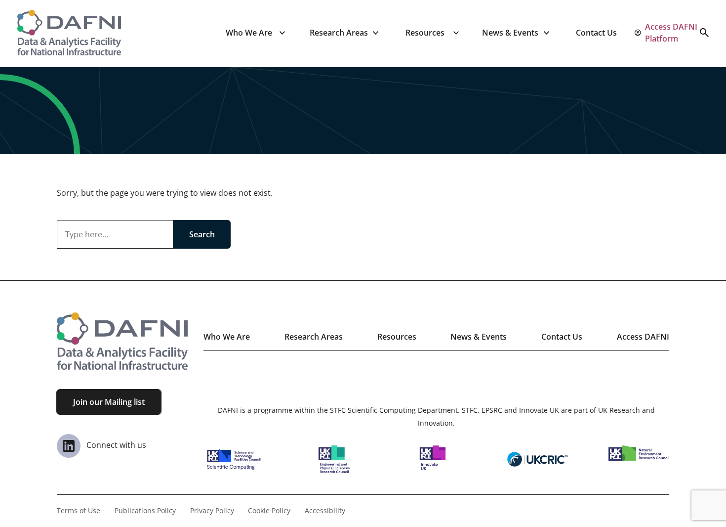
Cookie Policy (269, 510)
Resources (424, 32)
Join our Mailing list (109, 401)
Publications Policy (145, 510)
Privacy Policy (212, 510)
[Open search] (704, 32)
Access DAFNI (643, 336)
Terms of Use (78, 510)
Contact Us (596, 32)
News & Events (510, 32)
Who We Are (249, 32)
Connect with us (115, 444)
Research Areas (339, 32)
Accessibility (325, 510)
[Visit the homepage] (69, 32)
